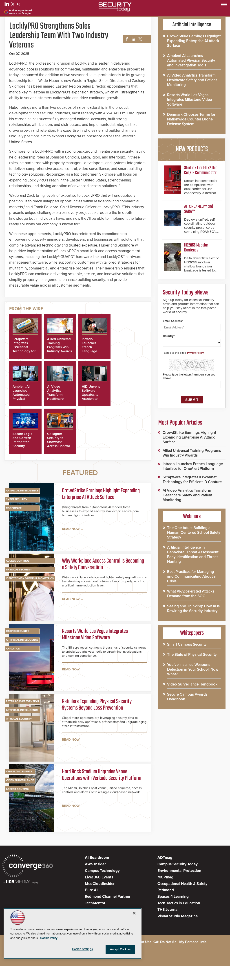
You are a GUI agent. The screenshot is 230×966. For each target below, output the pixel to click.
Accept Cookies (120, 949)
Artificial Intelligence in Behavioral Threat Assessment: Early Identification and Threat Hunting (193, 554)
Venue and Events (19, 771)
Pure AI (91, 890)
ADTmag (164, 857)
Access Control (17, 560)
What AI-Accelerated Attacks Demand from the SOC (190, 593)
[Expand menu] (224, 5)
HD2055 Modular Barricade (196, 248)
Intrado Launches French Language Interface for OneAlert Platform (91, 351)
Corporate (14, 508)
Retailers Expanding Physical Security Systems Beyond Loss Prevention (97, 705)
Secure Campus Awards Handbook (187, 696)
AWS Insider (95, 864)
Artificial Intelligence (22, 490)
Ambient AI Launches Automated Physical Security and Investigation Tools (23, 399)
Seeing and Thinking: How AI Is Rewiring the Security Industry (193, 608)
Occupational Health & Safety (182, 883)
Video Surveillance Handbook (192, 684)
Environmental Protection (179, 870)
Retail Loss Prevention (22, 701)
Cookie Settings (82, 949)
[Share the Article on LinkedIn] (132, 39)
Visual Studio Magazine (177, 916)
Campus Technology (102, 870)
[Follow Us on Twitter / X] (13, 5)
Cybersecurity (16, 499)
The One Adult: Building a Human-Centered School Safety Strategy (193, 532)
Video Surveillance (20, 780)
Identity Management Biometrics (30, 578)
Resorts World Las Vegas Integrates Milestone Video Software (95, 634)
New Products (192, 149)
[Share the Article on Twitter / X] (139, 39)
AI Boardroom (97, 857)
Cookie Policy (49, 938)
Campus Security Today (177, 864)
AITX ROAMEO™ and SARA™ (198, 209)
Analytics (13, 648)
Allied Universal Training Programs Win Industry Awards (59, 345)
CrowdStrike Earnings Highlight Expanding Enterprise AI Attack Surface (101, 494)
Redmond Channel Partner (107, 896)
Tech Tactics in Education (178, 903)
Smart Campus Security (187, 644)
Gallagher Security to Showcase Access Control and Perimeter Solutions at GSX (58, 446)
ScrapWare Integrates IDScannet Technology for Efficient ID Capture (24, 349)
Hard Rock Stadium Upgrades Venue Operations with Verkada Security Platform (101, 775)
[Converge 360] (27, 866)
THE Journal (167, 909)
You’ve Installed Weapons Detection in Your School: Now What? (192, 669)
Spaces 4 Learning (173, 896)
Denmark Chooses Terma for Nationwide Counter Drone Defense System (191, 119)
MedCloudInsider (100, 883)
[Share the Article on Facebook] (125, 39)
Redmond (165, 890)
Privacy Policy (195, 352)
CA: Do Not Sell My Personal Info (179, 942)
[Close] (134, 913)
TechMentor (95, 903)
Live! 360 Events (99, 877)
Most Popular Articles (180, 423)
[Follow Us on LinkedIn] (7, 5)
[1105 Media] (20, 882)
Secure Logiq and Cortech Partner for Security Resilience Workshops (23, 444)
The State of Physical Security (192, 654)
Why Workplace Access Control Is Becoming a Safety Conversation (103, 564)
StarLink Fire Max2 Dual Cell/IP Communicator (201, 170)
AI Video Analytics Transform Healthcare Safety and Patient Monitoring (55, 399)
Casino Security (17, 631)
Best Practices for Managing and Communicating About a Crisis (191, 576)
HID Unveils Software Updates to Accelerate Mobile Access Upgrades (93, 397)
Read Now (71, 529)
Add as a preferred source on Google (20, 12)
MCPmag (165, 877)
